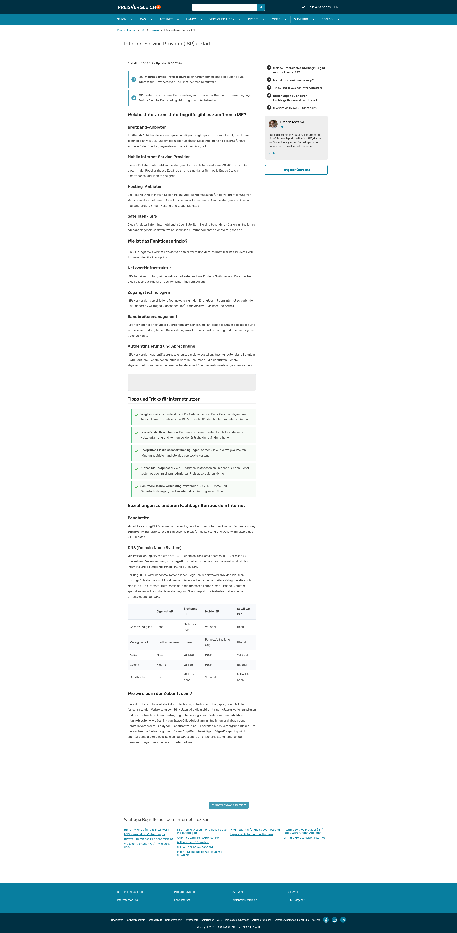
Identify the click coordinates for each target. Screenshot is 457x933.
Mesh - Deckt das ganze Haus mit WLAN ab (199, 853)
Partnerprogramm (135, 920)
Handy (191, 19)
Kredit (253, 19)
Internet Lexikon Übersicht (228, 805)
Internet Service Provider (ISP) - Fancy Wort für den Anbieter (304, 831)
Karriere (316, 920)
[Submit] (261, 7)
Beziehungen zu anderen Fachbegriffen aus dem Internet (295, 98)
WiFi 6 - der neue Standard (195, 847)
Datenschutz (155, 920)
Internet (166, 19)
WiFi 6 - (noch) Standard (193, 842)
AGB (219, 920)
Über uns (304, 920)
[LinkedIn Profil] (282, 127)
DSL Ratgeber (296, 900)
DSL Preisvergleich (130, 892)
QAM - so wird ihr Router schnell (198, 837)
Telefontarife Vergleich (244, 900)
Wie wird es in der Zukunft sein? (295, 108)
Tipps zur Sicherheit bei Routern (251, 834)
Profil (272, 153)
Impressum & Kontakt (237, 920)
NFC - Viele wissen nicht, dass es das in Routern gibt (202, 831)
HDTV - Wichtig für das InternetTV (146, 829)
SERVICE (293, 892)
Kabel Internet (182, 900)
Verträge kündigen (262, 920)
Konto (275, 19)
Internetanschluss (127, 900)
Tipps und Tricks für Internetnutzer (297, 88)
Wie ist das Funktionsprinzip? (293, 80)
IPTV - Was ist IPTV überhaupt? (144, 834)
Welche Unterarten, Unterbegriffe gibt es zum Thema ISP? (299, 70)
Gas (143, 19)
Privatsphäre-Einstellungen (199, 920)
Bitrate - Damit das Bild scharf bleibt (148, 839)
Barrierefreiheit (173, 920)
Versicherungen (221, 19)
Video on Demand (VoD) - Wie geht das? (147, 845)
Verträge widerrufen (285, 920)
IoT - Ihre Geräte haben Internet (304, 837)
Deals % (327, 19)
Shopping (301, 19)
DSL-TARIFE (238, 892)
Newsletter (117, 920)
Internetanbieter (185, 892)
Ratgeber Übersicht (296, 169)
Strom (122, 19)
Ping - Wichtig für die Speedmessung (255, 829)
